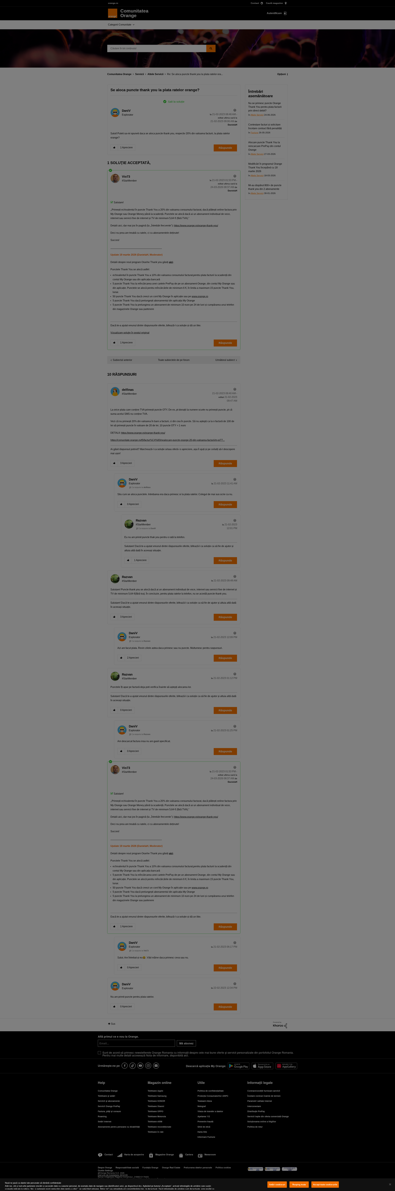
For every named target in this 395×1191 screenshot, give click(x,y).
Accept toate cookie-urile (325, 1184)
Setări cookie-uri (277, 1184)
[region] (197, 1184)
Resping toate (299, 1184)
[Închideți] (390, 1184)
